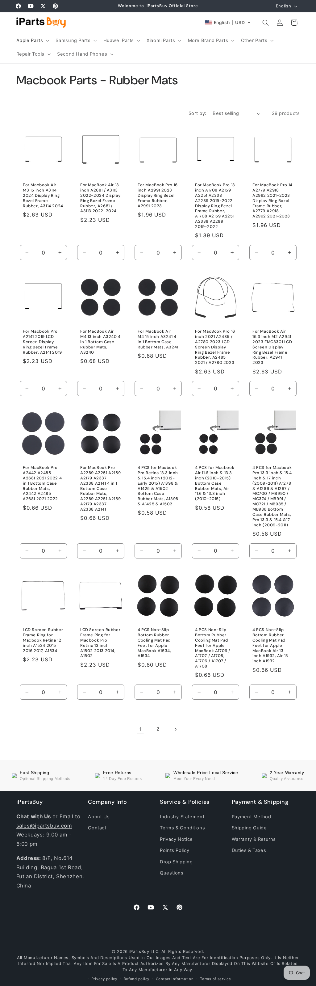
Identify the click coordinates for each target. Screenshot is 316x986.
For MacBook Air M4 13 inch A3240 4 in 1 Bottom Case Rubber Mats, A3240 (100, 342)
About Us (99, 817)
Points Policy (174, 850)
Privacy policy (104, 979)
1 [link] (140, 729)
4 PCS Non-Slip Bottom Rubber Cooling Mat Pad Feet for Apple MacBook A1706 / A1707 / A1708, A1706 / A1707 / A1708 (212, 647)
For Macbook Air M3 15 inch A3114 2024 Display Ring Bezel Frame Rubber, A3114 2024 (43, 196)
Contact (97, 828)
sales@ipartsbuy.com (44, 826)
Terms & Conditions (182, 828)
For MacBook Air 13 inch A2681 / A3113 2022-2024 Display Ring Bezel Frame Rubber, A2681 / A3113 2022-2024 (100, 198)
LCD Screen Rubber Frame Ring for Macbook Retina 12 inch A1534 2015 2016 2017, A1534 (43, 640)
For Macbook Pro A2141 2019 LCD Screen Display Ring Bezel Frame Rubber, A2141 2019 (42, 342)
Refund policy (137, 979)
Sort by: (197, 113)
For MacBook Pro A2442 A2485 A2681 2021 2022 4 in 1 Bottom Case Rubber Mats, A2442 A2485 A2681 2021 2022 (42, 483)
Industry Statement (182, 817)
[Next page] (175, 729)
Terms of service (215, 979)
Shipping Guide (249, 828)
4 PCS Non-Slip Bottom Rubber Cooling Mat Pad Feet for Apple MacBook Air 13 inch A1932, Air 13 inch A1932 (270, 645)
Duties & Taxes (249, 850)
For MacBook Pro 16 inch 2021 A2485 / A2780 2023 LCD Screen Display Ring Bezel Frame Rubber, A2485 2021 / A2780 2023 (215, 347)
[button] (32, 40)
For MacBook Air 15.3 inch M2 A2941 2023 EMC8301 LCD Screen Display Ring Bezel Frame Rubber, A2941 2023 (272, 347)
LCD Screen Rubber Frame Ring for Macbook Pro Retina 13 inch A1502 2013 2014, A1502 (100, 642)
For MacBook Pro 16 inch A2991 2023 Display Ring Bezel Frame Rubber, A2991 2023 (158, 196)
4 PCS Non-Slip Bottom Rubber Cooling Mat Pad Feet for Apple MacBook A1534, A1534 (154, 642)
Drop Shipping (176, 862)
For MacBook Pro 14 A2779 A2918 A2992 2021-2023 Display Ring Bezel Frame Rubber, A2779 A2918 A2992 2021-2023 (272, 201)
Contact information (175, 979)
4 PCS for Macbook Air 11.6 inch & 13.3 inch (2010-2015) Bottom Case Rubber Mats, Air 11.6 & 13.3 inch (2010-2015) (214, 483)
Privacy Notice (176, 839)
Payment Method (251, 817)
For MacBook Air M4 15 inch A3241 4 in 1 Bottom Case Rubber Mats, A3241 (158, 339)
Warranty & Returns (254, 839)
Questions (172, 873)
